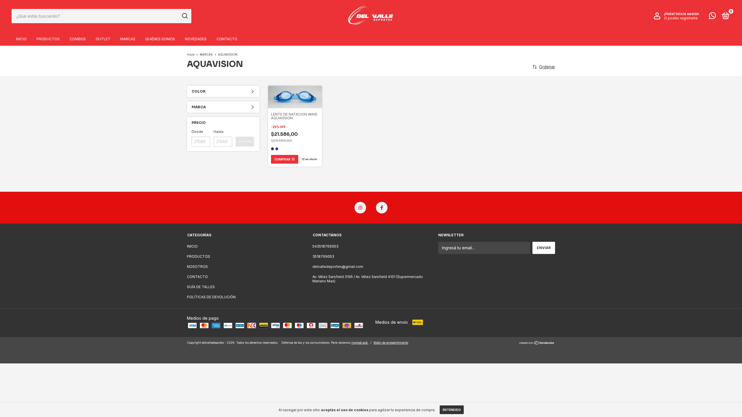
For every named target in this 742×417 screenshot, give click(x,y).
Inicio (190, 54)
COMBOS (78, 39)
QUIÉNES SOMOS (160, 39)
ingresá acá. (359, 342)
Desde (197, 131)
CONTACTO (227, 39)
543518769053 (325, 246)
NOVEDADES (196, 39)
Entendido (452, 409)
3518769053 (323, 256)
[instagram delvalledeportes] (360, 207)
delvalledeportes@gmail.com (337, 266)
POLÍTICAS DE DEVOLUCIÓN (211, 297)
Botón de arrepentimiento (391, 342)
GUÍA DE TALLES (201, 287)
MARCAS (127, 39)
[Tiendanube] (537, 343)
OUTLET (103, 39)
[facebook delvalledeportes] (382, 207)
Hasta (218, 131)
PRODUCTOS (48, 39)
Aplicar (245, 141)
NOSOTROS (197, 266)
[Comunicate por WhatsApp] (712, 17)
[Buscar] (184, 16)
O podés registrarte (681, 18)
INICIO (21, 39)
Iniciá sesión (687, 14)
